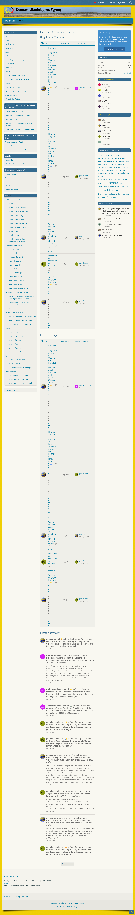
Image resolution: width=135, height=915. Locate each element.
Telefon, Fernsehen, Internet (15, 91)
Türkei (100, 191)
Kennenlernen (10, 174)
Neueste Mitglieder (106, 79)
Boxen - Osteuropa (15, 364)
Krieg (107, 176)
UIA (105, 191)
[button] (99, 3)
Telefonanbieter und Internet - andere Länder (19, 303)
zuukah (104, 95)
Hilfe (7, 36)
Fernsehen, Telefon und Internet (17, 292)
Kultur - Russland (15, 249)
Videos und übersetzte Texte (19, 79)
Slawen (100, 186)
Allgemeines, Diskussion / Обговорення (20, 129)
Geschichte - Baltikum (16, 284)
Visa (6, 178)
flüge (108, 164)
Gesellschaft (9, 64)
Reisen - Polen (14, 344)
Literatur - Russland (16, 257)
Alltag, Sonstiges (11, 95)
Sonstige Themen (11, 371)
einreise (118, 158)
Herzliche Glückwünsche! (14, 164)
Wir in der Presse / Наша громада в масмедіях (18, 124)
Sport (7, 356)
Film (123, 158)
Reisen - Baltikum (15, 340)
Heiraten (8, 186)
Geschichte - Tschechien (17, 280)
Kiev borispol (124, 173)
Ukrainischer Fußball (12, 99)
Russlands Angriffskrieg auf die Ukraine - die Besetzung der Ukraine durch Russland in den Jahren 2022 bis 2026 (52, 66)
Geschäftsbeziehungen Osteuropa (21, 320)
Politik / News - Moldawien (18, 212)
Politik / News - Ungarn (17, 215)
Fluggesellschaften (122, 161)
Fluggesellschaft (109, 161)
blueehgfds (106, 106)
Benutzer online (11, 876)
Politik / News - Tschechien (18, 223)
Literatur (8, 67)
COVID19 (117, 155)
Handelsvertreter (103, 173)
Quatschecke (10, 390)
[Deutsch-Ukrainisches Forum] (67, 12)
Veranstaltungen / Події (14, 111)
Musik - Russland (15, 261)
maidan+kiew (107, 230)
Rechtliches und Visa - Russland (20, 324)
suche (112, 186)
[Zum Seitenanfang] (131, 912)
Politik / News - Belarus (17, 208)
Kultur (7, 56)
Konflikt (100, 176)
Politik (7, 40)
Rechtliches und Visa (12, 87)
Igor (118, 173)
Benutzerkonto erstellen (114, 49)
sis (128, 183)
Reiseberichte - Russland (17, 352)
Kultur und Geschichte (13, 245)
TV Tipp (11, 309)
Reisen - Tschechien (16, 336)
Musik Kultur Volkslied (106, 179)
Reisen (7, 83)
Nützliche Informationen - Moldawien (22, 316)
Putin (105, 183)
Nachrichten (9, 44)
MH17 (117, 176)
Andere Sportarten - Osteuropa (20, 367)
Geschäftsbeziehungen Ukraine (107, 167)
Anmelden (111, 3)
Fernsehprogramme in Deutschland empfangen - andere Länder (21, 297)
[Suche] (130, 3)
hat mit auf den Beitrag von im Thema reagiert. (69, 642)
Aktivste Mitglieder (106, 115)
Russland (113, 182)
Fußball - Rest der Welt (17, 360)
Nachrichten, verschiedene (52, 259)
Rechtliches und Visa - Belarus (19, 375)
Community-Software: (67, 903)
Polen (100, 183)
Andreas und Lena (85, 87)
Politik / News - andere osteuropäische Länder (17, 240)
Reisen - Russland (15, 348)
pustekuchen (84, 175)
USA (99, 197)
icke (103, 142)
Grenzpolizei (102, 170)
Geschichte (9, 48)
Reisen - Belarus (14, 332)
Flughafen (101, 164)
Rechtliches (9, 182)
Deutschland (102, 158)
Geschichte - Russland (16, 277)
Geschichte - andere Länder (18, 288)
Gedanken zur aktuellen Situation (114, 219)
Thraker (122, 186)
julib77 (104, 101)
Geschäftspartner (123, 167)
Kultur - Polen (14, 253)
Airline (105, 155)
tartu (6, 883)
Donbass (111, 158)
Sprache (8, 52)
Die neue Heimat (11, 190)
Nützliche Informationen (14, 313)
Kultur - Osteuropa (15, 273)
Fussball (114, 164)
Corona (110, 155)
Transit (128, 186)
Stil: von (67, 906)
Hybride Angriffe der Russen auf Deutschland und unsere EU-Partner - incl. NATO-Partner (52, 149)
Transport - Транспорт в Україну (17, 115)
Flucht (100, 161)
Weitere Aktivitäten (67, 864)
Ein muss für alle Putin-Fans (112, 224)
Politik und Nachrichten (13, 200)
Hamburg (123, 170)
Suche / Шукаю (11, 119)
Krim (111, 176)
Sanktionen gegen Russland (52, 279)
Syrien (117, 186)
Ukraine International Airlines (110, 194)
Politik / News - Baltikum (18, 219)
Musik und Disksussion (17, 75)
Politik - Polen (14, 235)
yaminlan (105, 90)
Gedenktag (122, 164)
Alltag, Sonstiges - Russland (18, 379)
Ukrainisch (126, 194)
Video (104, 197)
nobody (48, 91)
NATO (127, 179)
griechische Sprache (113, 170)
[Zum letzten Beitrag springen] (76, 88)
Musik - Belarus (14, 269)
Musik (7, 71)
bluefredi (127, 73)
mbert (104, 120)
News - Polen (13, 231)
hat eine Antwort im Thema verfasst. (70, 659)
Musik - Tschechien (15, 265)
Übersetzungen (112, 197)
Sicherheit (122, 183)
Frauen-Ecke (9, 160)
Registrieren (122, 3)
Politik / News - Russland (18, 204)
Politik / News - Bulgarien (18, 227)
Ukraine (112, 190)
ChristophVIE (106, 131)
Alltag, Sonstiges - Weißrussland (20, 383)
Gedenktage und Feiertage (14, 60)
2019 (100, 155)
